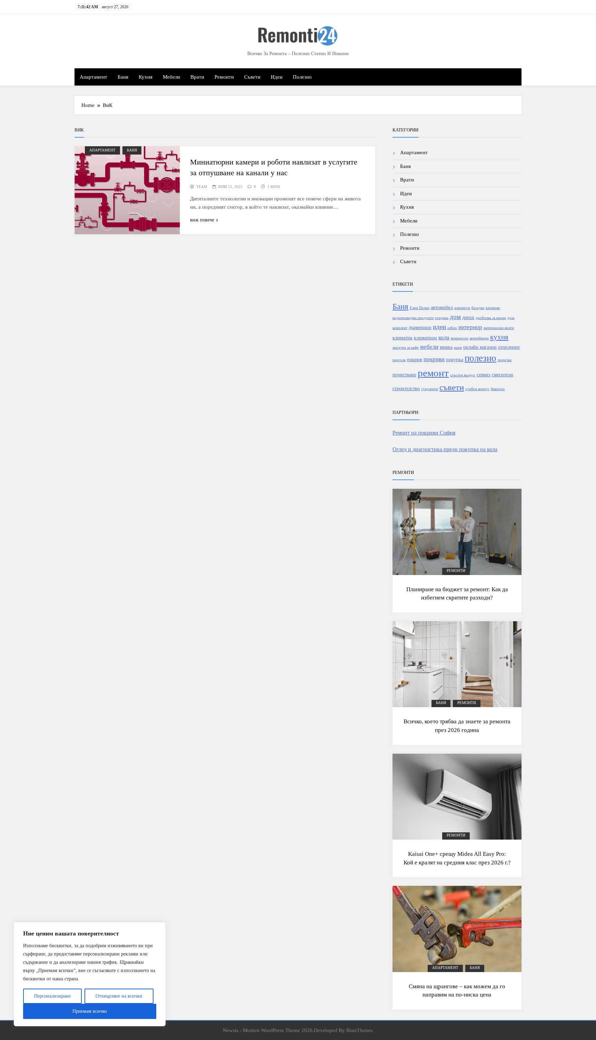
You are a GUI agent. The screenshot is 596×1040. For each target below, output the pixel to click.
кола (443, 337)
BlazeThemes (359, 1030)
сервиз (483, 374)
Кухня (145, 77)
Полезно (302, 77)
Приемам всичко (89, 1011)
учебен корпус (477, 389)
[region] (90, 974)
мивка (446, 347)
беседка (477, 308)
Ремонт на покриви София (424, 433)
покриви (434, 359)
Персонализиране (52, 996)
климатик (403, 337)
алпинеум (462, 308)
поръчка (504, 360)
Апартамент (93, 77)
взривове (493, 308)
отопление (509, 347)
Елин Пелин (419, 308)
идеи (439, 326)
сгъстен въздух (462, 375)
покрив (414, 359)
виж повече (202, 219)
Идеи (276, 77)
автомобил (442, 307)
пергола (399, 360)
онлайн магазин (480, 347)
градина (441, 318)
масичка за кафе (406, 347)
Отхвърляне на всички (119, 996)
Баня (123, 77)
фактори (498, 389)
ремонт (433, 372)
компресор (459, 338)
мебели (429, 347)
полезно (480, 358)
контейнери (479, 338)
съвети (451, 387)
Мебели (171, 77)
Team (201, 187)
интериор (470, 327)
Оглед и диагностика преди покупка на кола (445, 449)
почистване (404, 374)
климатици (425, 337)
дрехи (468, 317)
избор (452, 328)
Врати (197, 77)
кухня (499, 337)
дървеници (420, 327)
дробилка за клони (491, 318)
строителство (406, 388)
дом (455, 316)
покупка (454, 359)
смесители (502, 374)
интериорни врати (499, 328)
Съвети (252, 77)
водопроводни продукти (413, 318)
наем (458, 347)
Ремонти (224, 77)
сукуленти (429, 389)
